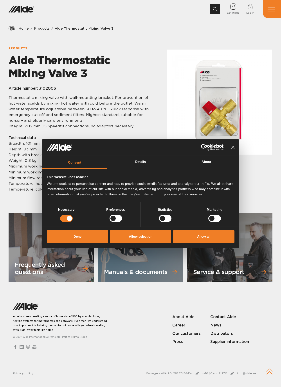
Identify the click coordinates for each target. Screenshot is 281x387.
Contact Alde (223, 316)
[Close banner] (232, 147)
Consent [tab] (74, 162)
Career (178, 325)
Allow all (203, 236)
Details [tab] (140, 162)
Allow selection (140, 236)
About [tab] (206, 162)
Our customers (186, 333)
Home (24, 28)
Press (177, 341)
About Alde (183, 316)
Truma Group (79, 337)
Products (42, 28)
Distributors (221, 333)
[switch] (116, 218)
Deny (77, 236)
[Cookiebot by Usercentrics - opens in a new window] (204, 147)
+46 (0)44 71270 (214, 373)
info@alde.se (246, 373)
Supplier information (229, 341)
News (215, 325)
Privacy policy (23, 373)
